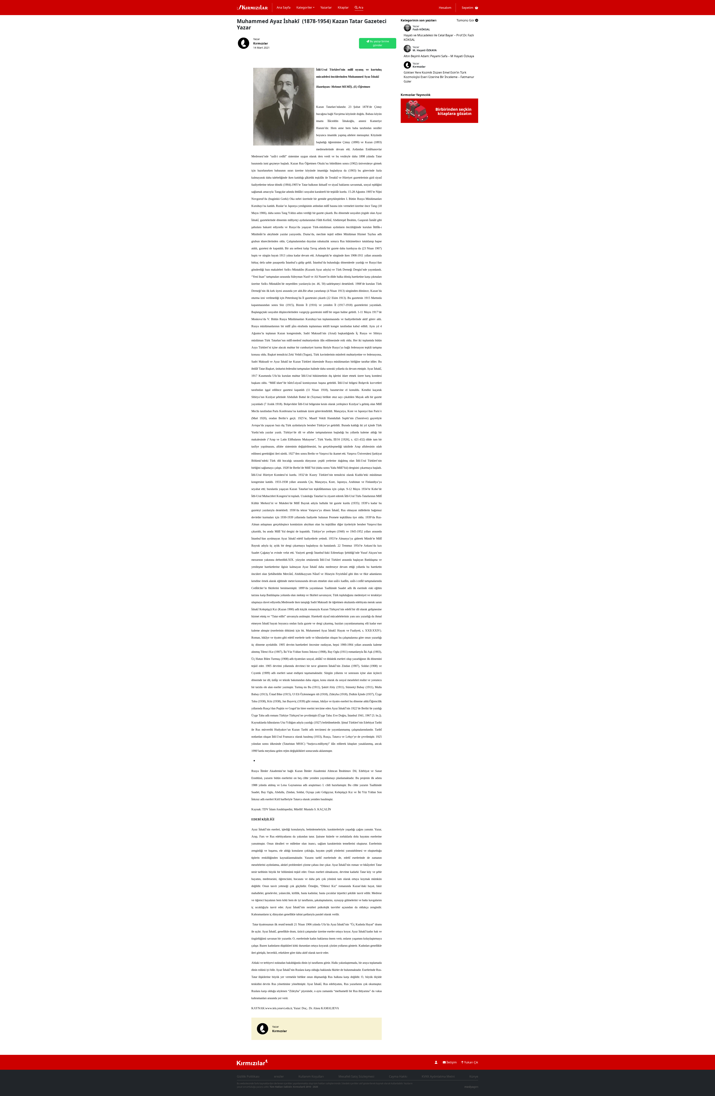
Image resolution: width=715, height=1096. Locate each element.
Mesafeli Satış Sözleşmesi (356, 1076)
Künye (473, 1076)
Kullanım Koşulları (311, 1076)
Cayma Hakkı (398, 1076)
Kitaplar (343, 7)
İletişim (451, 1062)
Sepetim (467, 8)
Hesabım (445, 8)
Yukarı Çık (470, 1062)
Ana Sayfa (283, 7)
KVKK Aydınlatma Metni (438, 1076)
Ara (360, 7)
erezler (279, 1076)
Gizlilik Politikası (248, 1076)
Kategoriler (304, 7)
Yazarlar (326, 7)
